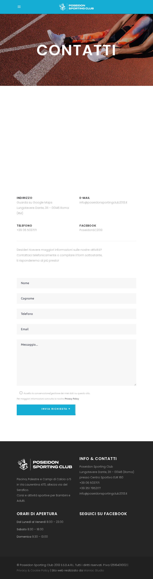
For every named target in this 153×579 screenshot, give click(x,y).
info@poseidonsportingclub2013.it (103, 202)
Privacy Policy (72, 398)
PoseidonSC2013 (90, 230)
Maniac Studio (94, 570)
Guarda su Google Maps (34, 202)
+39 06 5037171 (27, 230)
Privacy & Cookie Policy (33, 570)
